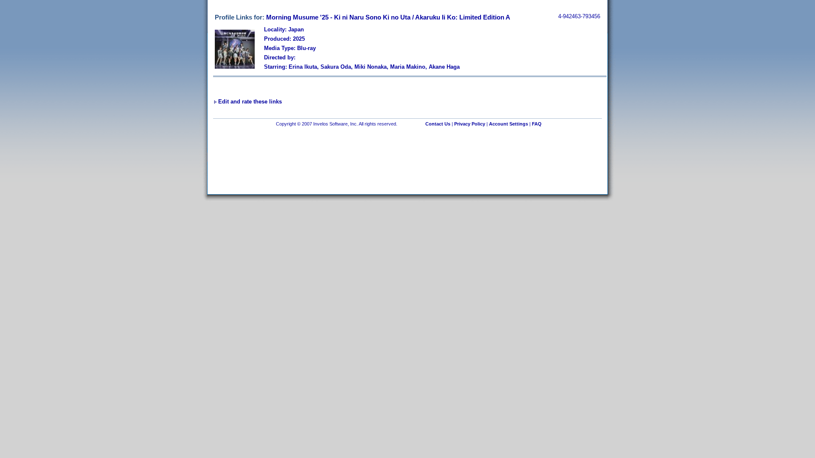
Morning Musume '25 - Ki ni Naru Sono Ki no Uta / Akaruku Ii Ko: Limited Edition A (388, 17)
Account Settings (508, 123)
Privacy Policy (469, 123)
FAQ (537, 123)
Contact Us (437, 123)
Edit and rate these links (250, 101)
